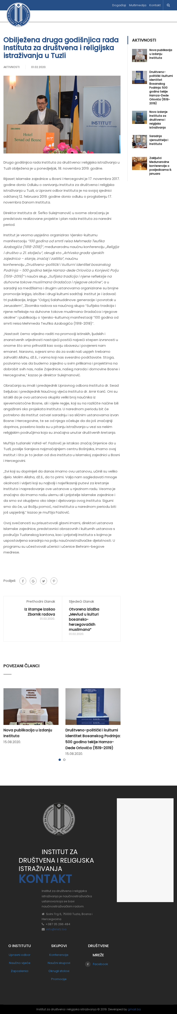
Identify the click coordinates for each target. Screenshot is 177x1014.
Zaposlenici (19, 971)
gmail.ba (134, 1009)
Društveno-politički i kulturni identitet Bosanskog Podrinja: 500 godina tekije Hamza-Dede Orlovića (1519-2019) (161, 87)
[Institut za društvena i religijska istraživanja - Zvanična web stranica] (18, 17)
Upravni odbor (19, 955)
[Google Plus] (33, 580)
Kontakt (155, 5)
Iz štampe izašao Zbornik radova (39, 612)
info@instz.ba (56, 929)
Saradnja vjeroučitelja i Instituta (158, 140)
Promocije (59, 979)
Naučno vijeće (19, 963)
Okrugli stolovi (58, 971)
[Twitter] (43, 580)
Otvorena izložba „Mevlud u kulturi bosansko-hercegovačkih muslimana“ (84, 619)
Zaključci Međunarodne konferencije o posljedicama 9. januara (160, 166)
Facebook (100, 964)
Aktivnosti (11, 67)
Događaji (119, 5)
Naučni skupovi (59, 963)
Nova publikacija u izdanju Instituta (160, 54)
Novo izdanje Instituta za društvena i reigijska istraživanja (158, 119)
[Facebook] (22, 580)
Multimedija (137, 5)
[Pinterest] (53, 580)
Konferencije (58, 955)
